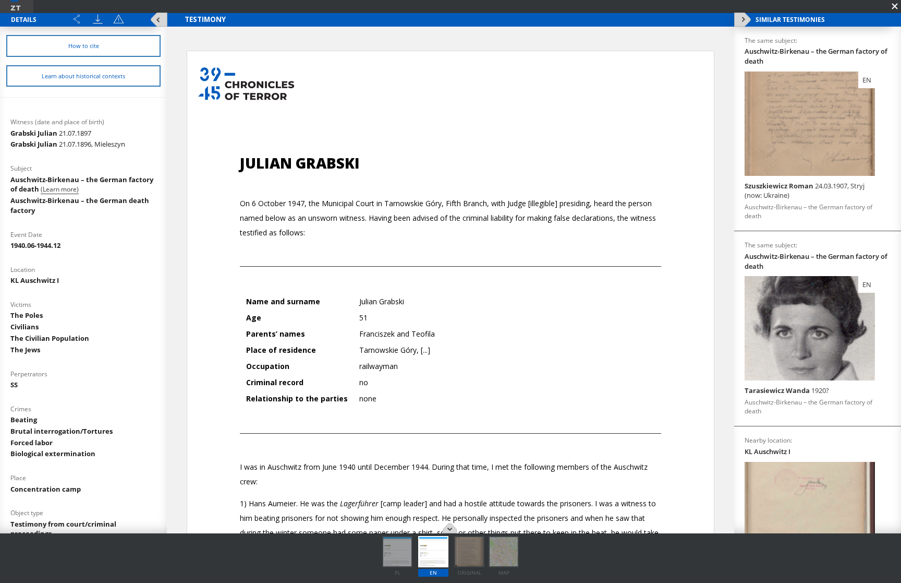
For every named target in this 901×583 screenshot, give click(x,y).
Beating (23, 419)
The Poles (26, 315)
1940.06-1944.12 (35, 245)
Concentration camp (45, 489)
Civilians (24, 326)
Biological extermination (52, 453)
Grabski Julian (50, 133)
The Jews (25, 349)
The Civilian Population (49, 338)
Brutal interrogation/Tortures (61, 431)
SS (14, 384)
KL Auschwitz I (34, 280)
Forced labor (31, 442)
